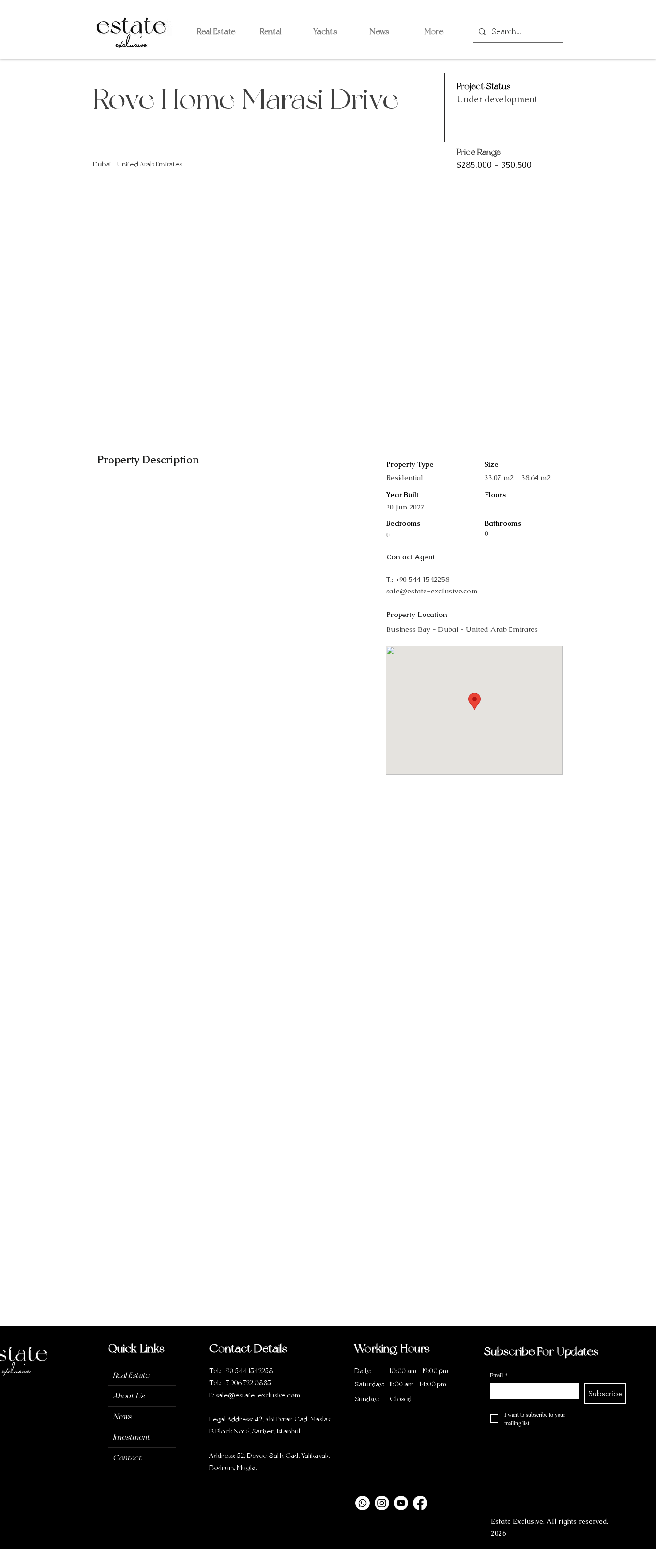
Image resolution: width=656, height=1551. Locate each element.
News (122, 1416)
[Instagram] (382, 1503)
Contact (127, 1457)
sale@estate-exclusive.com (432, 590)
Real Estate (131, 1375)
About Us (128, 1395)
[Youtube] (401, 1503)
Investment (131, 1437)
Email (499, 1375)
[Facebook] (420, 1503)
